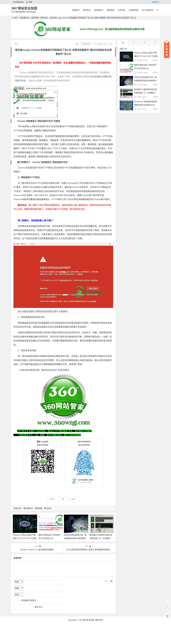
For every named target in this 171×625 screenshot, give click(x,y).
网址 (17, 595)
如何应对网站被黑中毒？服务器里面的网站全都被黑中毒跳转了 (75, 538)
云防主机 (121, 10)
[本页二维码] (167, 616)
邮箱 (19, 588)
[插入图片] (111, 581)
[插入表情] (106, 581)
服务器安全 (98, 10)
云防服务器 (133, 10)
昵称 (19, 581)
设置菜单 (155, 2)
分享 (73, 499)
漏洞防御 (110, 10)
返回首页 (76, 10)
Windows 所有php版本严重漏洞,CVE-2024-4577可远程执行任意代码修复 (24, 538)
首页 (16, 18)
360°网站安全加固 (24, 8)
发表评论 (87, 44)
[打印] (77, 44)
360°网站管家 (147, 10)
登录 (30, 2)
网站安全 (87, 10)
